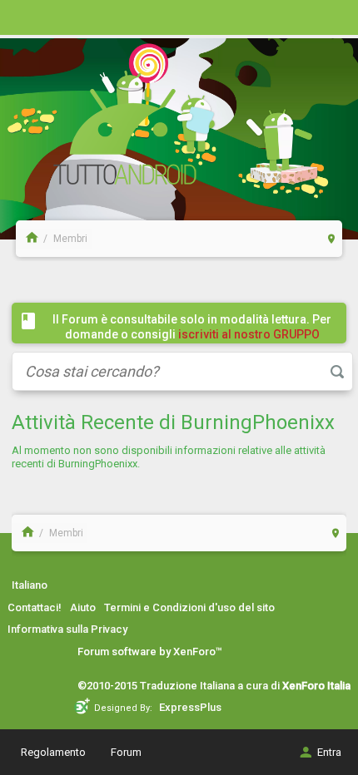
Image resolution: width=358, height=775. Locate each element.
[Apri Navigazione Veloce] (332, 238)
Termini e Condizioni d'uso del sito (189, 607)
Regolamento (53, 752)
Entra (329, 752)
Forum (126, 752)
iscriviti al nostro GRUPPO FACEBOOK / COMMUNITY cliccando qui (196, 342)
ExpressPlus (190, 707)
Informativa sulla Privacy (67, 629)
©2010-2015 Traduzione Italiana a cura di (214, 685)
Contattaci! (34, 607)
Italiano (29, 585)
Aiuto (83, 607)
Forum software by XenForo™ (149, 651)
